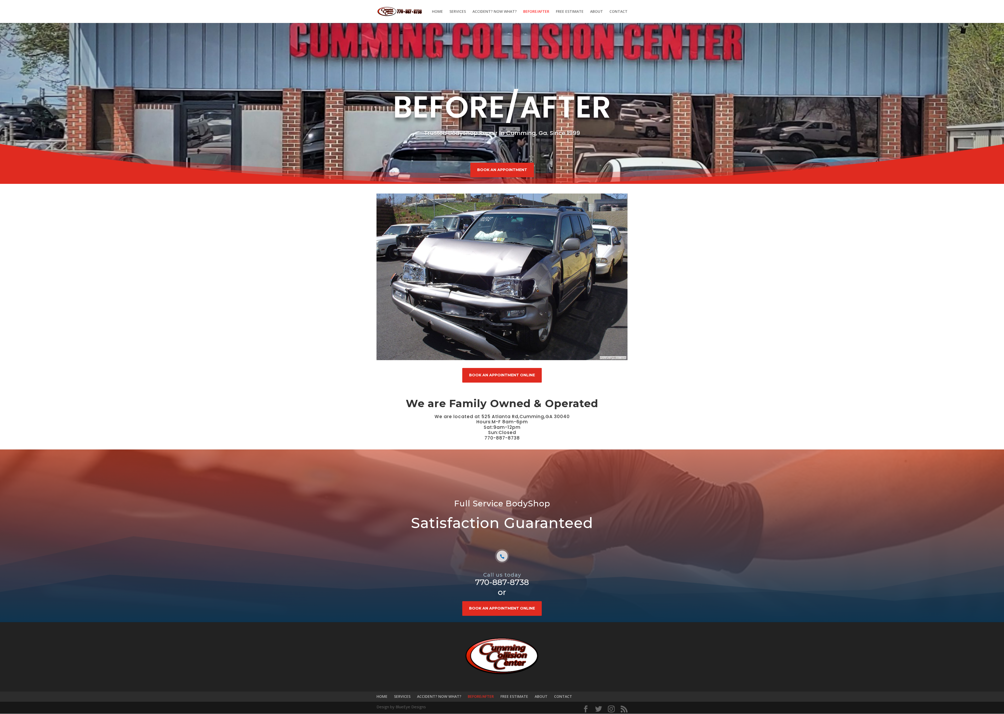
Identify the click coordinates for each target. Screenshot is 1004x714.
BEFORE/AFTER (536, 12)
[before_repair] (502, 359)
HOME (437, 12)
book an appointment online (502, 375)
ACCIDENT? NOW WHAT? (494, 12)
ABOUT (596, 12)
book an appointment (502, 169)
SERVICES (457, 12)
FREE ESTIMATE (570, 12)
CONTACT (618, 12)
